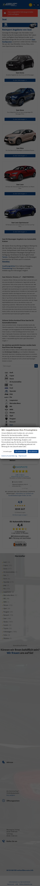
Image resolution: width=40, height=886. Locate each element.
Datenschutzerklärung (9, 456)
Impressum (23, 456)
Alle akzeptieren (20, 451)
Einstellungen (7, 451)
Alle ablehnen (33, 451)
